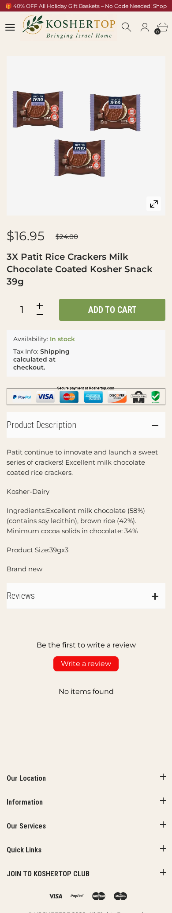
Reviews (21, 595)
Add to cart (112, 309)
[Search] (127, 27)
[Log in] (144, 27)
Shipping (55, 351)
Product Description (41, 425)
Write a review (86, 663)
